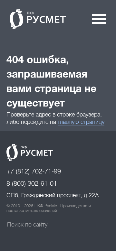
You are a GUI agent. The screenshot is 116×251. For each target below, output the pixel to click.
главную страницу (81, 122)
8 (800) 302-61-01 (31, 183)
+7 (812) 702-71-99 (33, 171)
